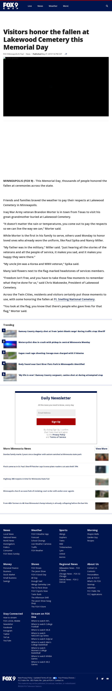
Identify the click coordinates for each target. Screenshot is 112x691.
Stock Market (9, 574)
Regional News (68, 564)
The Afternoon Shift (40, 597)
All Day (34, 578)
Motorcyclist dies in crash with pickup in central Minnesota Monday (54, 342)
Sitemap (91, 584)
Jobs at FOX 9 (93, 578)
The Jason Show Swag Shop (41, 602)
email (107, 678)
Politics (6, 547)
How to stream (10, 617)
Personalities (93, 574)
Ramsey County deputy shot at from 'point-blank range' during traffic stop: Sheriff (62, 331)
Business (7, 571)
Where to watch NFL (40, 621)
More (65, 6)
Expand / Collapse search (107, 6)
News (28, 54)
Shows (35, 564)
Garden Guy (92, 537)
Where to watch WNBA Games (41, 657)
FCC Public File (93, 591)
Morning (92, 530)
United (62, 553)
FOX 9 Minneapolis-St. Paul (13, 54)
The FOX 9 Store (38, 606)
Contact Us (92, 568)
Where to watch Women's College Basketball (39, 650)
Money (7, 564)
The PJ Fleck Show (39, 587)
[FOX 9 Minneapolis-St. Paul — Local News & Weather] (12, 6)
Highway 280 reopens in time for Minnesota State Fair (26, 479)
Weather (36, 530)
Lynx (61, 550)
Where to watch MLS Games (40, 663)
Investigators (9, 544)
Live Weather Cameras (41, 544)
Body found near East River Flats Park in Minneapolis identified (52, 364)
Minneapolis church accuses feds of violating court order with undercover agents (38, 491)
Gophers (63, 537)
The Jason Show (38, 571)
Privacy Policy (59, 434)
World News (8, 540)
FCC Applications (94, 594)
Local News (8, 534)
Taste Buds (36, 594)
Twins (61, 540)
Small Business (10, 578)
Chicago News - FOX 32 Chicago (69, 574)
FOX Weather (37, 550)
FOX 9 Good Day (38, 574)
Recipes (90, 540)
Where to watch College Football (41, 625)
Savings (6, 581)
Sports (63, 530)
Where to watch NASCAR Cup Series (40, 634)
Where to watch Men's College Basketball (41, 643)
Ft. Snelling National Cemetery (74, 299)
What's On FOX (94, 581)
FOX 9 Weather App (40, 534)
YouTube (7, 640)
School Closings (38, 540)
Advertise (91, 587)
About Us (93, 564)
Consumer (7, 550)
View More (101, 448)
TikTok (6, 637)
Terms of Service (58, 437)
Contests (91, 571)
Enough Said (36, 581)
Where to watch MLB (40, 630)
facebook (97, 678)
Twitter (6, 634)
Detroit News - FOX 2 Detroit (68, 580)
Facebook (7, 627)
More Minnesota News (17, 448)
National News (9, 537)
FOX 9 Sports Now (39, 591)
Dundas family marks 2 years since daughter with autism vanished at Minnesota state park (42, 454)
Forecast (35, 537)
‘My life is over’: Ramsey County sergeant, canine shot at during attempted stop (61, 375)
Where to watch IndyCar (42, 639)
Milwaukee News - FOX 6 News (69, 569)
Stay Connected (13, 613)
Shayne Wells (93, 534)
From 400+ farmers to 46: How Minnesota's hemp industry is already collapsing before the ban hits (45, 503)
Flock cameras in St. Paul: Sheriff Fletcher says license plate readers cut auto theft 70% (40, 466)
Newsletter (8, 624)
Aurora (62, 557)
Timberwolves (65, 547)
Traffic (34, 547)
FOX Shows (36, 568)
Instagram (7, 630)
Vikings (62, 534)
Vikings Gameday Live (40, 584)
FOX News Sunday (11, 553)
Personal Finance (10, 568)
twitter (102, 678)
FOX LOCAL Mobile (11, 621)
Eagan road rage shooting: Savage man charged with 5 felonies (51, 353)
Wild (61, 544)
